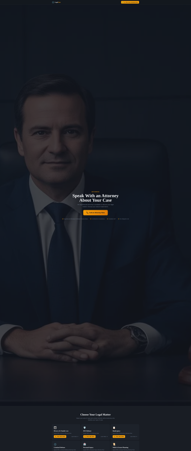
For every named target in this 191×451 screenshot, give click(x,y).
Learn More (74, 436)
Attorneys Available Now (131, 2)
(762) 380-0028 (61, 436)
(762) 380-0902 (120, 436)
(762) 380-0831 (90, 436)
